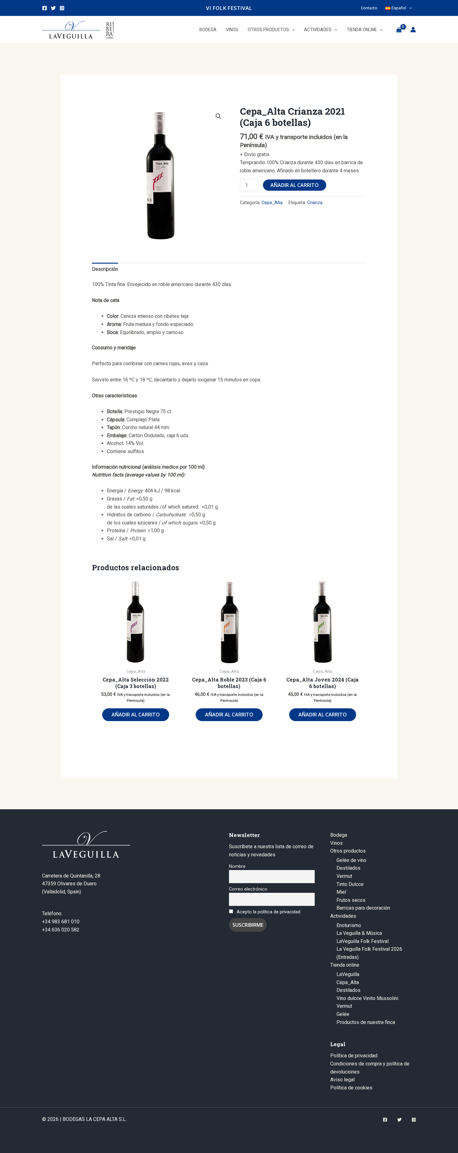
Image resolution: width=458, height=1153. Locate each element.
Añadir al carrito (294, 185)
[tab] (105, 269)
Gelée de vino (351, 860)
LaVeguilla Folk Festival (362, 941)
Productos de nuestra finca (365, 1022)
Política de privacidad (353, 1056)
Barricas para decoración (363, 908)
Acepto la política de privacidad (268, 912)
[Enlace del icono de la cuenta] (413, 29)
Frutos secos (350, 900)
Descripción (105, 269)
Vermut (344, 876)
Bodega (338, 835)
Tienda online (344, 965)
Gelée (342, 1014)
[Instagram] (62, 8)
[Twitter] (53, 8)
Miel (341, 892)
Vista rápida (136, 659)
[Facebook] (44, 8)
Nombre (237, 866)
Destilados (348, 868)
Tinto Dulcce (350, 884)
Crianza (314, 202)
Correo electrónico (248, 889)
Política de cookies (351, 1088)
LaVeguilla (347, 974)
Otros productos (348, 851)
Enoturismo (348, 925)
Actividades (343, 916)
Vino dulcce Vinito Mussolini (367, 998)
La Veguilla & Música (359, 933)
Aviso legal (342, 1080)
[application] (409, 8)
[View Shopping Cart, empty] (399, 29)
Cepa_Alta (272, 202)
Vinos (336, 843)
